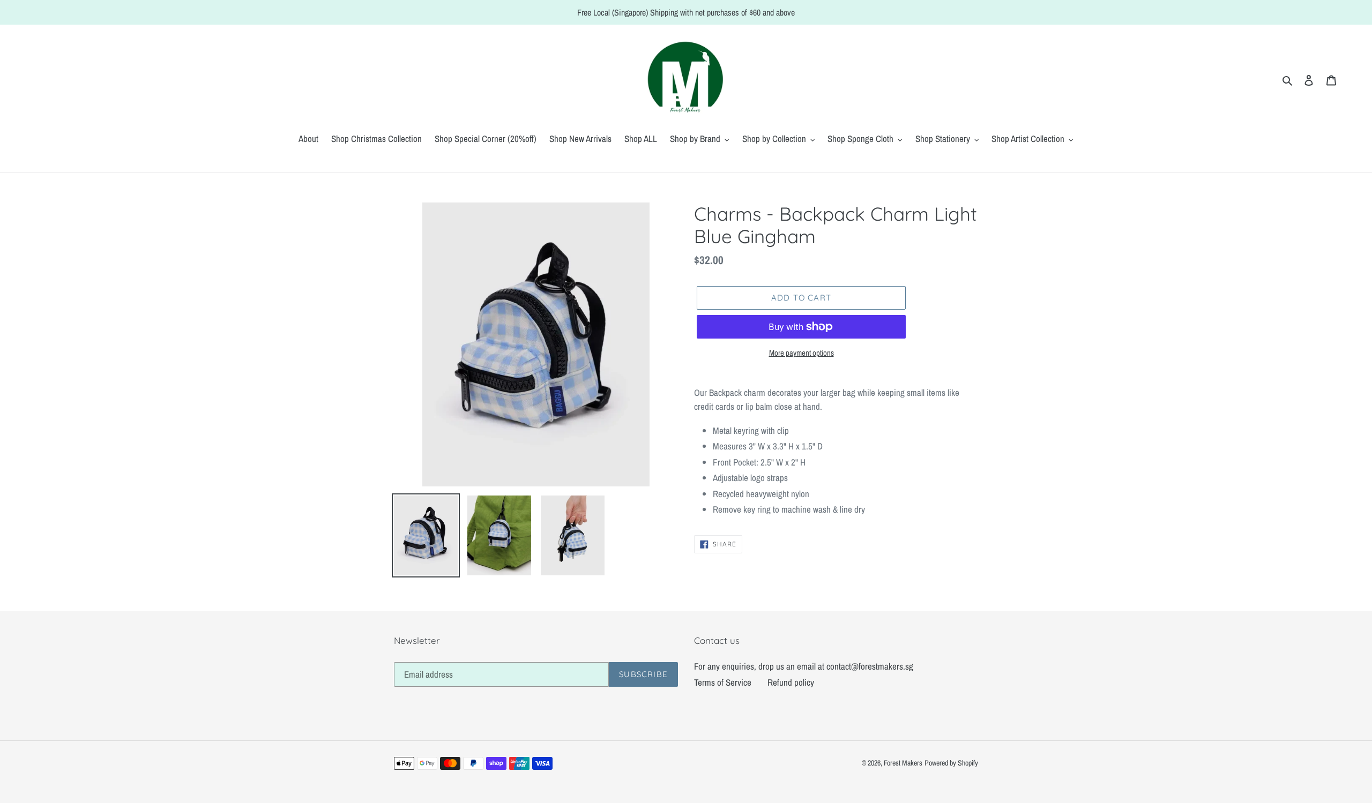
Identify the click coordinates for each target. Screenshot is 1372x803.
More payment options (801, 352)
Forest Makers (903, 763)
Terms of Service (722, 682)
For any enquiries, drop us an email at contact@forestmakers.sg (803, 666)
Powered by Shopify (951, 763)
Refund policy (790, 682)
